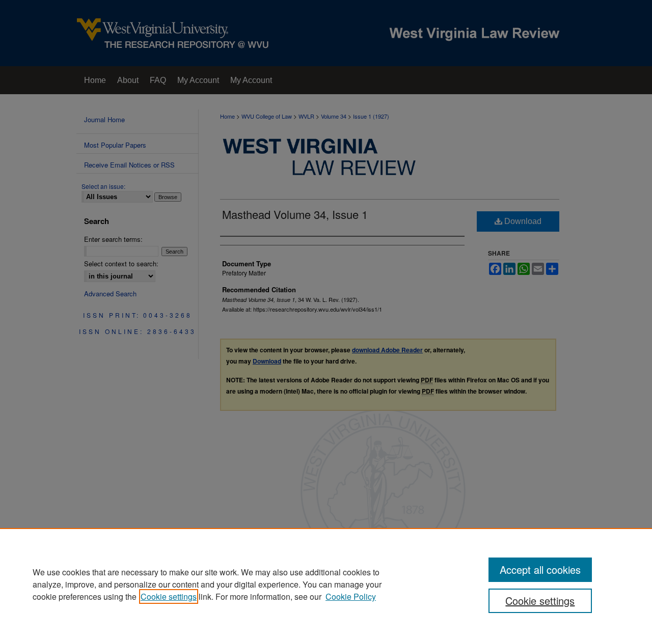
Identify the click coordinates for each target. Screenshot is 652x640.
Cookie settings (169, 596)
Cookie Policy (350, 596)
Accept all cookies (540, 569)
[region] (326, 584)
